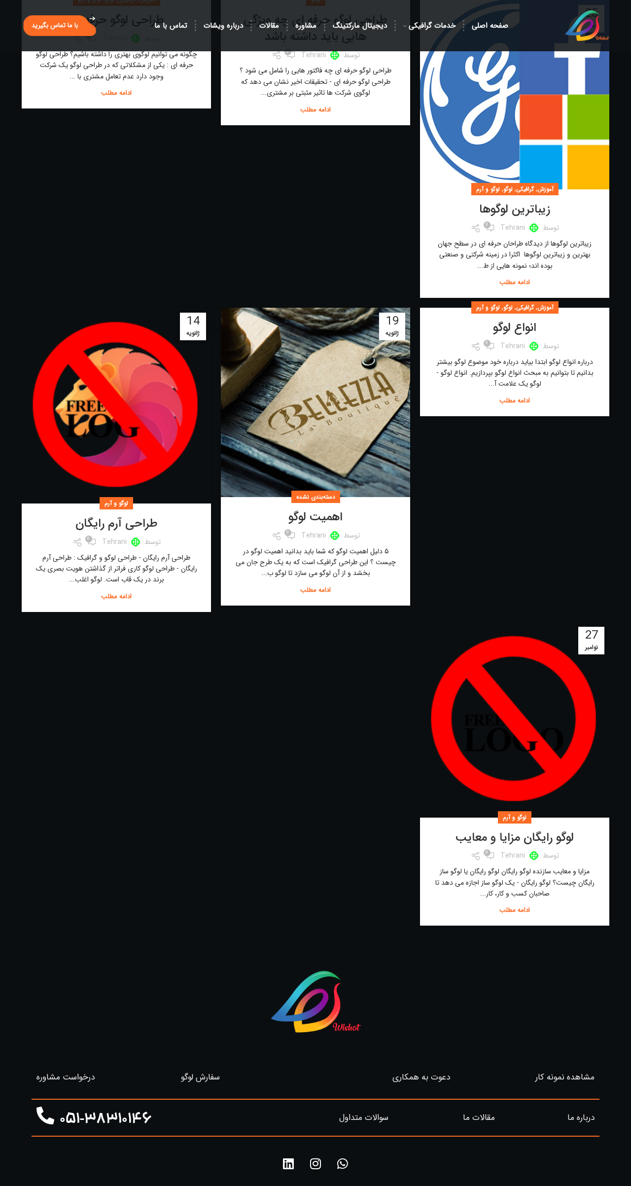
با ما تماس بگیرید (55, 25)
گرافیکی (525, 189)
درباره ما (581, 1117)
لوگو (508, 189)
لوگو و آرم (488, 189)
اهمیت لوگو (315, 517)
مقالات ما (479, 1117)
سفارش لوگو (200, 1077)
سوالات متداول (363, 1117)
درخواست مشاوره (65, 1077)
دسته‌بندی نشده (315, 497)
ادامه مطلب (514, 282)
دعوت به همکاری (421, 1077)
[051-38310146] (45, 1116)
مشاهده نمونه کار (565, 1077)
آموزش (545, 189)
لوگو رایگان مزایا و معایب (515, 837)
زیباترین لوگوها (514, 209)
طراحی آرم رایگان (116, 523)
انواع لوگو (514, 328)
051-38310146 (106, 1120)
